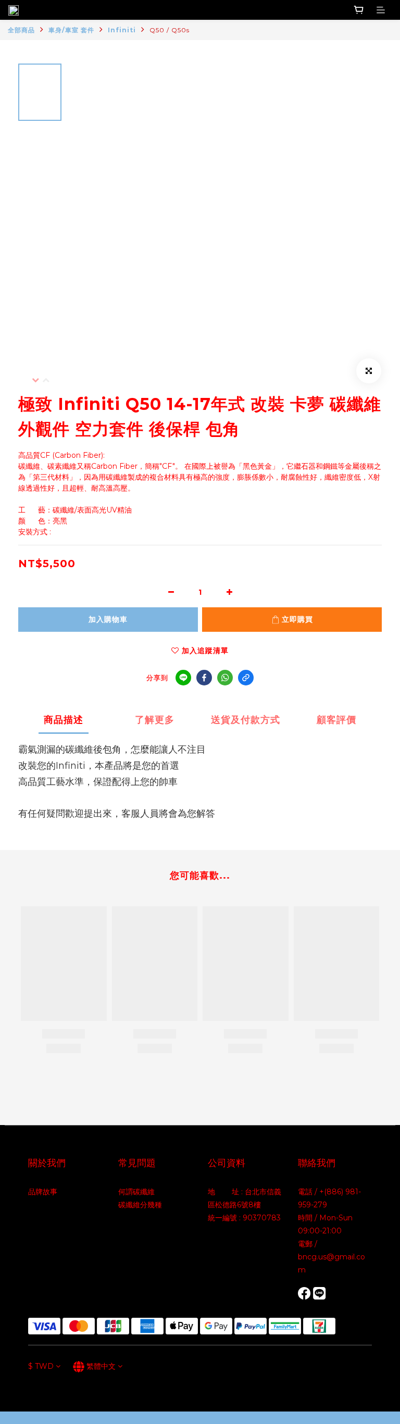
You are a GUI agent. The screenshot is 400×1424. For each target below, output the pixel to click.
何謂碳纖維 (136, 1191)
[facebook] (204, 677)
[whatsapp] (225, 677)
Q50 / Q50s (169, 30)
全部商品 (21, 30)
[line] (183, 677)
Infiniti (122, 30)
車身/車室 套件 (71, 30)
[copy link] (246, 677)
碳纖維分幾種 (140, 1204)
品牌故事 (42, 1191)
